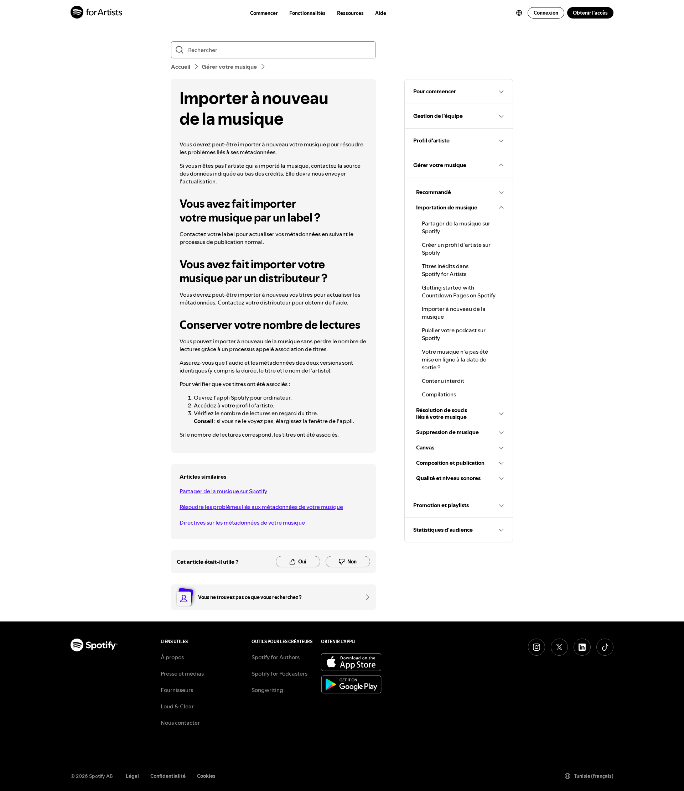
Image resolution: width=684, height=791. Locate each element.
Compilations (439, 394)
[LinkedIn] (582, 647)
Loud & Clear (177, 706)
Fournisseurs (177, 690)
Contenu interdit (443, 381)
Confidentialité (168, 776)
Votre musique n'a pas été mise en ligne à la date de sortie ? (455, 359)
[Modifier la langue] (519, 13)
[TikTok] (604, 647)
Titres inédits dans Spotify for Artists (445, 270)
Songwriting (267, 690)
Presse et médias (182, 673)
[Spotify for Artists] (97, 13)
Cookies (206, 776)
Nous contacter (180, 723)
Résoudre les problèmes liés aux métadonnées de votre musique (261, 507)
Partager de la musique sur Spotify (223, 491)
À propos (172, 657)
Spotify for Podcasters (279, 673)
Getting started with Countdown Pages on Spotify (459, 291)
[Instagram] (536, 647)
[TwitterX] (559, 647)
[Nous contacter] (365, 597)
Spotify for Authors (276, 657)
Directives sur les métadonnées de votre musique (242, 522)
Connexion (546, 12)
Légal (132, 776)
